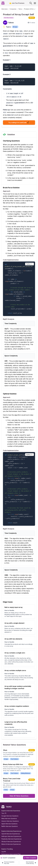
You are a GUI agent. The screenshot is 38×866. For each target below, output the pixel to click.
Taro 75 (3, 813)
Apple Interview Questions (9, 823)
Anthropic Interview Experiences (11, 836)
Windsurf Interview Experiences (11, 841)
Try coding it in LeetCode (17, 122)
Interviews (4, 9)
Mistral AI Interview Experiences (11, 844)
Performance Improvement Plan (11, 854)
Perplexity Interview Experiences (11, 839)
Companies (13, 9)
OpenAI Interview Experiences (10, 834)
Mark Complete (31, 857)
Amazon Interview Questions (10, 821)
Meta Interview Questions (9, 818)
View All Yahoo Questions (19, 796)
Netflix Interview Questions (9, 826)
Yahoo (20, 9)
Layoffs (3, 851)
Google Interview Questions (9, 816)
